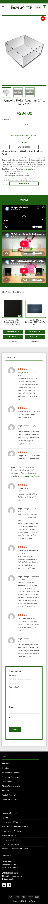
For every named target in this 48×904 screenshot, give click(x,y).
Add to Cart (12, 337)
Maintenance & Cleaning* (12, 822)
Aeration (5, 768)
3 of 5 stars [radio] (20, 679)
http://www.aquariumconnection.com (26, 476)
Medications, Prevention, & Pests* (15, 826)
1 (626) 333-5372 (11, 873)
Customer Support (11, 879)
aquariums (27, 169)
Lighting (5, 817)
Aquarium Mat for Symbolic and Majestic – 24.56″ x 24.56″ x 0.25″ (13, 322)
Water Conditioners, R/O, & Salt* (15, 849)
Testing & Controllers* (10, 844)
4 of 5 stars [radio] (28, 679)
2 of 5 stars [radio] (14, 679)
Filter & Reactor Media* (11, 786)
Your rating (13, 676)
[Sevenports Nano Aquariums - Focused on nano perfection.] (21, 7)
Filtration (5, 790)
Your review (14, 687)
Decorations (7, 781)
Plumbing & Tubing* (10, 840)
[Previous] (6, 50)
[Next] (42, 50)
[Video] (43, 18)
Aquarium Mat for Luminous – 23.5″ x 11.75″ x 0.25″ (35, 322)
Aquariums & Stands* (10, 772)
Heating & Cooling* (9, 813)
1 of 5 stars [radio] (10, 679)
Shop (38, 7)
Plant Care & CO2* (9, 835)
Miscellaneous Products (11, 831)
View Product (13, 332)
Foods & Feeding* (9, 795)
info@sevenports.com (13, 876)
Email (11, 718)
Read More (24, 183)
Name (12, 707)
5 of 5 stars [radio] (14, 683)
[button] (3, 7)
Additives (5, 764)
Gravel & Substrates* (10, 799)
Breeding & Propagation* (12, 777)
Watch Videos (24, 147)
